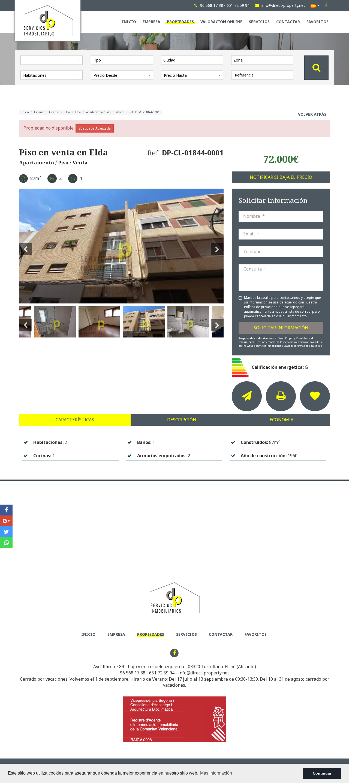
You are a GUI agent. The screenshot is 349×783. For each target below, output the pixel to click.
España (38, 112)
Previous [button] (25, 246)
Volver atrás (312, 114)
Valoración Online (221, 21)
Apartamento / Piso (98, 112)
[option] (121, 246)
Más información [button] (216, 773)
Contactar (288, 21)
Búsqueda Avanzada (95, 128)
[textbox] (123, 60)
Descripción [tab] (181, 420)
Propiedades (180, 21)
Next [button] (217, 246)
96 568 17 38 (132, 673)
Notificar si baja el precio (281, 177)
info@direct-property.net (203, 673)
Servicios (259, 21)
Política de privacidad (261, 307)
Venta (119, 112)
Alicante (54, 112)
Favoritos (317, 21)
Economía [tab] (281, 420)
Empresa (151, 21)
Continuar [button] (322, 773)
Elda (67, 112)
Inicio (129, 21)
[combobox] (122, 60)
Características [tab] (75, 420)
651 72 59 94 (161, 673)
